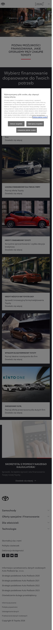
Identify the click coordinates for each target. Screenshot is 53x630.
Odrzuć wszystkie (16, 124)
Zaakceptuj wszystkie (35, 124)
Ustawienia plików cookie (27, 130)
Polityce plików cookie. (40, 117)
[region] (26, 112)
